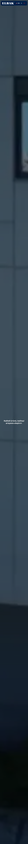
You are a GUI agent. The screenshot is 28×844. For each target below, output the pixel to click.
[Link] (9, 3)
